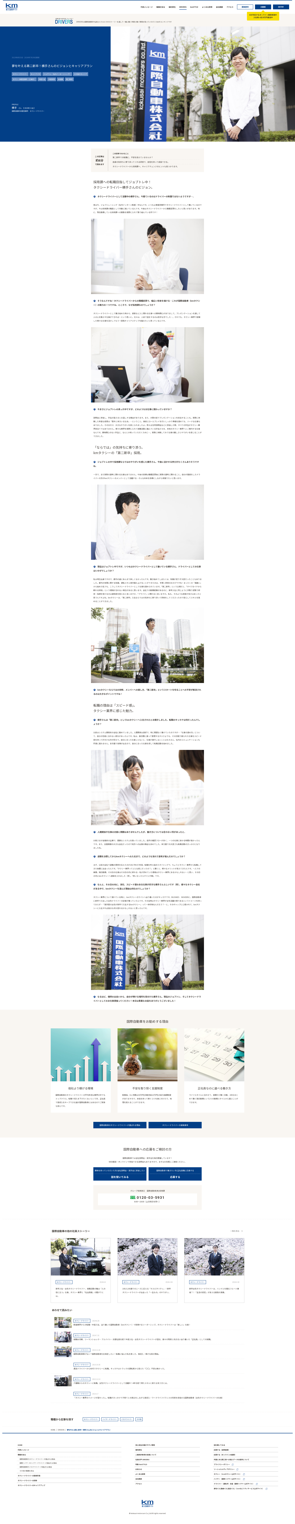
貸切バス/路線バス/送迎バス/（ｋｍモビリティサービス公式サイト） (239, 1488)
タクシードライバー (20, 74)
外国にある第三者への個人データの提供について (231, 1459)
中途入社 (42, 79)
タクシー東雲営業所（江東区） (24, 79)
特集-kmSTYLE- (141, 1464)
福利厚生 (172, 7)
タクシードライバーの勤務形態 (29, 1475)
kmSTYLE (194, 7)
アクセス (230, 7)
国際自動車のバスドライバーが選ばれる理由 (36, 1467)
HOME (20, 1445)
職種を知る (160, 7)
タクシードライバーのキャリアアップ (31, 1485)
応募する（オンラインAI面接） (225, 1455)
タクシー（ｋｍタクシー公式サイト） (227, 1474)
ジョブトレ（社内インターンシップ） (57, 74)
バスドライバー (127, 1419)
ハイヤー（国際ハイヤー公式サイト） (227, 1479)
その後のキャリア (80, 74)
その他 (139, 1419)
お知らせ (138, 1469)
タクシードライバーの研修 (27, 1480)
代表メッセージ (147, 7)
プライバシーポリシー (222, 1464)
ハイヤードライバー (110, 1419)
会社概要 (219, 7)
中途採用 (51, 79)
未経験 (60, 79)
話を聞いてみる (219, 1445)
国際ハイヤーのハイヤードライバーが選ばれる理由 (38, 1463)
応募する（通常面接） (222, 1450)
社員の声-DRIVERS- (142, 1459)
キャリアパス (35, 74)
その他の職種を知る (27, 1471)
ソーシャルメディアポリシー (224, 1469)
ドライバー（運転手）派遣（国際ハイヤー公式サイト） (234, 1484)
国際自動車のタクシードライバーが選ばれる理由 (120, 1125)
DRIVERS (183, 7)
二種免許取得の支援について (145, 1455)
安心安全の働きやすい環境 (145, 1445)
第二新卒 (69, 79)
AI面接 (263, 7)
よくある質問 (207, 7)
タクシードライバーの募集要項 (175, 1125)
